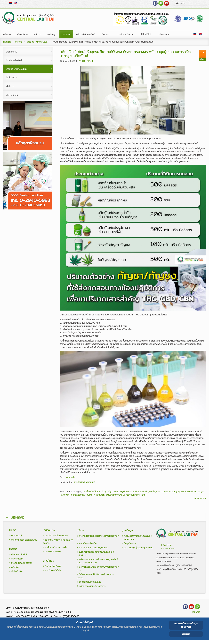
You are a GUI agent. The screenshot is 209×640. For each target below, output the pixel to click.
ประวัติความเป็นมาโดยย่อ (56, 535)
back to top (200, 498)
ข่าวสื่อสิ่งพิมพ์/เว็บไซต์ (37, 42)
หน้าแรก (7, 42)
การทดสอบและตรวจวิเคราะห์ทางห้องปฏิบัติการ (98, 537)
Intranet (196, 612)
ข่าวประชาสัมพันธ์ (18, 554)
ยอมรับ (186, 634)
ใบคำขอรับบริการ (52, 566)
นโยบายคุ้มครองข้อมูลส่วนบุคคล (186, 625)
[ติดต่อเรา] (177, 539)
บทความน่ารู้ (16, 535)
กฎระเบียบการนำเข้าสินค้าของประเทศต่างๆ (137, 537)
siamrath (70, 477)
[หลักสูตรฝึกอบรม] (27, 149)
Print (82, 61)
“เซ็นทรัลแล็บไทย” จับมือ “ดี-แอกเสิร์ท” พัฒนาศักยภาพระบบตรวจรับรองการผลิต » (108, 495)
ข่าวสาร (18, 42)
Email (90, 61)
